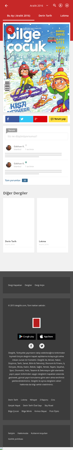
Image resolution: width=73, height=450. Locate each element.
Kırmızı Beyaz (41, 411)
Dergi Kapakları (15, 285)
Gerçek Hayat (14, 405)
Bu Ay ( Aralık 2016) (18, 15)
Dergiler (28, 285)
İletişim (11, 433)
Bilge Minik (27, 411)
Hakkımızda (23, 433)
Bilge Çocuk (13, 411)
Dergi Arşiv (39, 285)
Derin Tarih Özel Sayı (32, 405)
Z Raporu (44, 399)
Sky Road (49, 405)
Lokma (64, 15)
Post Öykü (54, 411)
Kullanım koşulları (39, 433)
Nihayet (33, 399)
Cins (53, 399)
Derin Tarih (45, 15)
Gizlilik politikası (15, 439)
